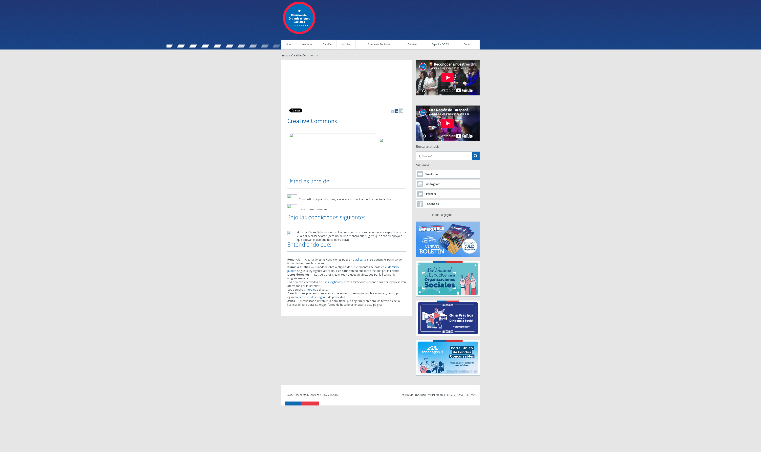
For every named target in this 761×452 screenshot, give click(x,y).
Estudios (412, 44)
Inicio (288, 44)
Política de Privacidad (414, 395)
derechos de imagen (312, 297)
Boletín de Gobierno (379, 44)
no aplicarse (358, 259)
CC (467, 395)
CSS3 (460, 395)
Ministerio (306, 44)
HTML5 (451, 395)
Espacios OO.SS (440, 44)
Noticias (345, 44)
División (327, 44)
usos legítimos (332, 282)
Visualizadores (436, 395)
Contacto (469, 44)
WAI (473, 395)
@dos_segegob (442, 215)
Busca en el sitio (428, 147)
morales (311, 289)
